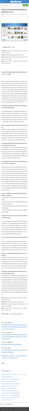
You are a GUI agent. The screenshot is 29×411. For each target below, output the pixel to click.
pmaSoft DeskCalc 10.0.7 (8, 400)
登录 (5, 404)
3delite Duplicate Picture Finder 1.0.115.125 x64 (13, 374)
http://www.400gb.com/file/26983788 (11, 344)
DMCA (22, 409)
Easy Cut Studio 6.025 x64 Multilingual (11, 393)
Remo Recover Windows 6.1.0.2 (9, 381)
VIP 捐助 (25, 409)
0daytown (14, 1)
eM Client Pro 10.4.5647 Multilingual (10, 395)
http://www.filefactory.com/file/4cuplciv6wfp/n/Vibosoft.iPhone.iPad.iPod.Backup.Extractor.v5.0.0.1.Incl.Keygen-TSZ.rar (14, 327)
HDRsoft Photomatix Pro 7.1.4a (9, 386)
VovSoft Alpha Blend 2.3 (7, 377)
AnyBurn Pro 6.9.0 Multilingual (9, 388)
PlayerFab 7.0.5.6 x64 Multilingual (10, 379)
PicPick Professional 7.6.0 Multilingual (11, 383)
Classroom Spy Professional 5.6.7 (10, 390)
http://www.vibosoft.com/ (16, 314)
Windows (3, 14)
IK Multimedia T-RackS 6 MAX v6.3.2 (11, 397)
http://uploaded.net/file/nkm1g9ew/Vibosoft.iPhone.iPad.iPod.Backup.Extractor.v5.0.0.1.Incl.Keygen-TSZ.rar (14, 337)
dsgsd (8, 14)
